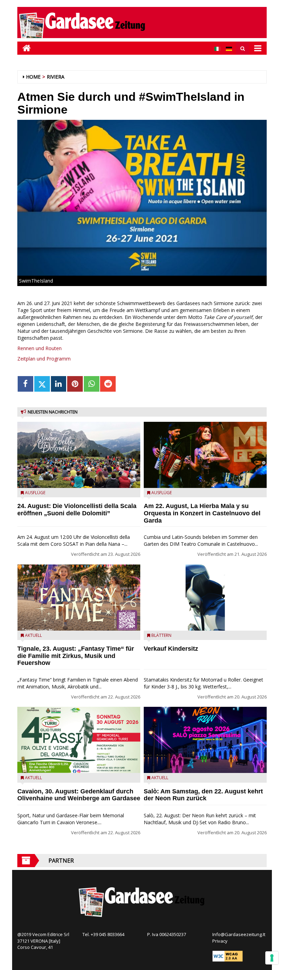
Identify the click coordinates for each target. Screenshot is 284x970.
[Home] (24, 48)
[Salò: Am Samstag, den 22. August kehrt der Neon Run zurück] (205, 740)
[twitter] (42, 384)
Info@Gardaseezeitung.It (238, 934)
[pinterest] (75, 384)
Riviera (55, 76)
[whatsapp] (91, 384)
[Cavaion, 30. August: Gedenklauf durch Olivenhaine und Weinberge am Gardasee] (78, 740)
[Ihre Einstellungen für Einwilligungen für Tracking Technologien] (271, 957)
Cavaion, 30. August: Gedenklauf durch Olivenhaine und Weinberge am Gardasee (78, 795)
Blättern (161, 635)
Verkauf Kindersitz (171, 648)
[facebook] (25, 384)
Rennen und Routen (39, 348)
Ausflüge (35, 493)
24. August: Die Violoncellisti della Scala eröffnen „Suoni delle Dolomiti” (76, 509)
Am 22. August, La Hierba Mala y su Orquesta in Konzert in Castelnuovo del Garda (202, 513)
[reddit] (108, 384)
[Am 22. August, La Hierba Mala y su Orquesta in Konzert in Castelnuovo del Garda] (205, 455)
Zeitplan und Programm (44, 358)
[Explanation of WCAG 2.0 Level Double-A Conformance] (227, 955)
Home (33, 76)
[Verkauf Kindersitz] (205, 597)
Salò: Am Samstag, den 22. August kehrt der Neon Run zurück (203, 795)
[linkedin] (58, 384)
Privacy (220, 941)
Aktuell (33, 635)
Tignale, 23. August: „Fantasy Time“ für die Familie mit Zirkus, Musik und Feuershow (75, 656)
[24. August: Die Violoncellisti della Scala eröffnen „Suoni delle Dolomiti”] (78, 455)
